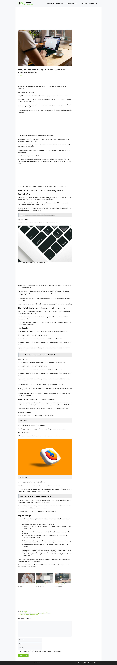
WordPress (84, 3)
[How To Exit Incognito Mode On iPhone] (26, 578)
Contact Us (96, 663)
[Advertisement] (45, 19)
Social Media (50, 3)
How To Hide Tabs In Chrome (42, 583)
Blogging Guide (23, 611)
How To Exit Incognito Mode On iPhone (26, 583)
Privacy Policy (84, 663)
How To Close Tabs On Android (61, 583)
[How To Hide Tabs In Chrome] (44, 578)
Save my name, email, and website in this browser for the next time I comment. (40, 651)
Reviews (91, 3)
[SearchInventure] (25, 3)
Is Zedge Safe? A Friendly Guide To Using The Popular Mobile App (35, 613)
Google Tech (59, 3)
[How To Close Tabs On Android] (63, 578)
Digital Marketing (72, 3)
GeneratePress (37, 663)
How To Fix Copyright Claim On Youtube (29, 614)
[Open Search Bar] (97, 3)
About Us (77, 663)
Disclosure (90, 663)
